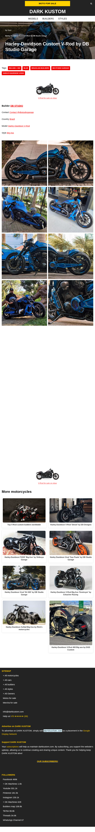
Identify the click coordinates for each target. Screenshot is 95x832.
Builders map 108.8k (12, 806)
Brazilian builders (40, 68)
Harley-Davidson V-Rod (13, 73)
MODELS (33, 18)
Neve (35, 829)
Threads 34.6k (9, 815)
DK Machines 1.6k (13, 784)
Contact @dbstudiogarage (22, 112)
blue (26, 68)
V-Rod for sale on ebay (47, 98)
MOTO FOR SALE (47, 3)
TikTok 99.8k (8, 811)
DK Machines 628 (13, 802)
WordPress (56, 829)
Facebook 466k (10, 779)
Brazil (12, 119)
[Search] (91, 3)
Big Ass (10, 133)
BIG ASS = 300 (14, 68)
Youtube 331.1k (10, 788)
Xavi (9, 30)
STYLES (62, 18)
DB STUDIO (16, 106)
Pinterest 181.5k (10, 793)
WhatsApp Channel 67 (13, 820)
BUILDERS (48, 18)
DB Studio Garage (60, 68)
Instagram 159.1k (11, 797)
